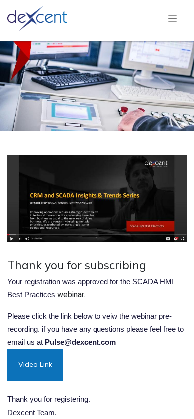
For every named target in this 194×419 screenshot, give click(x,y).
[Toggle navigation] (172, 18)
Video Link (35, 364)
